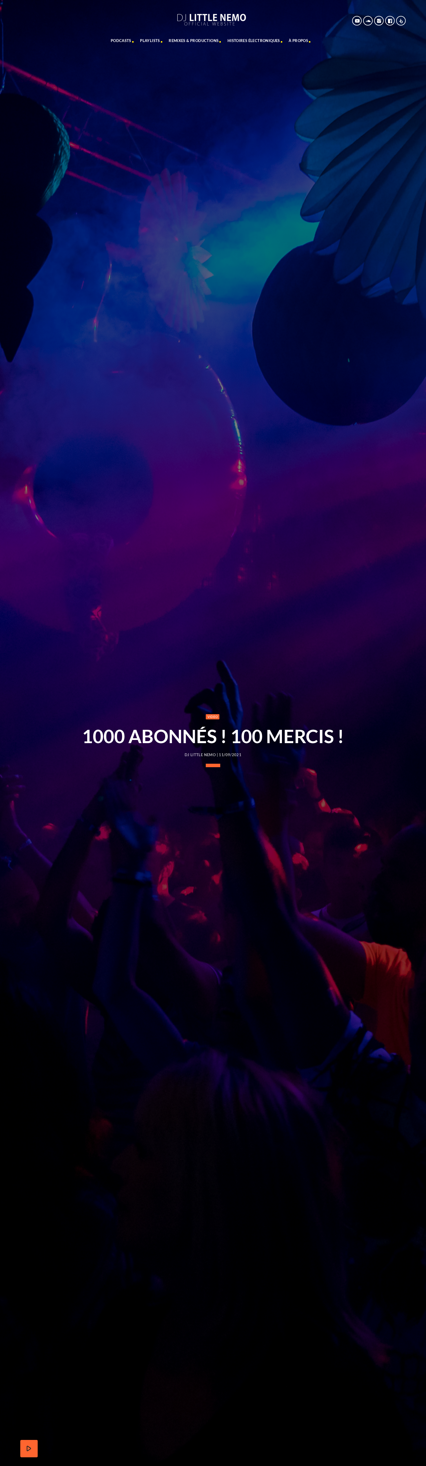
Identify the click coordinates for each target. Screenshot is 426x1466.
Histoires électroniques (253, 40)
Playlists (150, 40)
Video (212, 717)
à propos (298, 40)
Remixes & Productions (194, 40)
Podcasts (121, 40)
